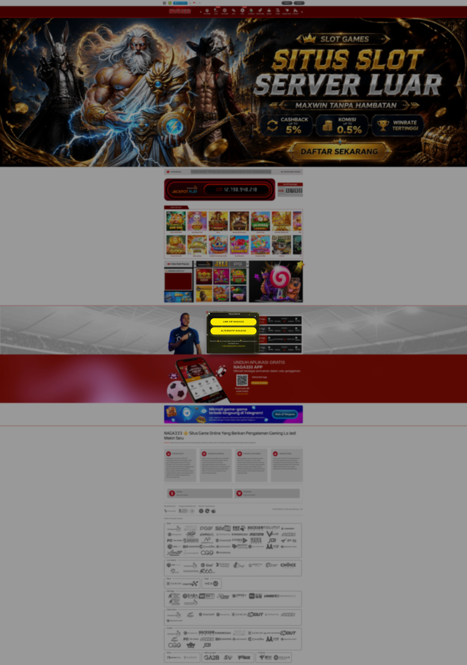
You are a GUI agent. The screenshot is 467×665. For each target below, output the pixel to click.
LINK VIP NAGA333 (233, 322)
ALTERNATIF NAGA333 (233, 331)
